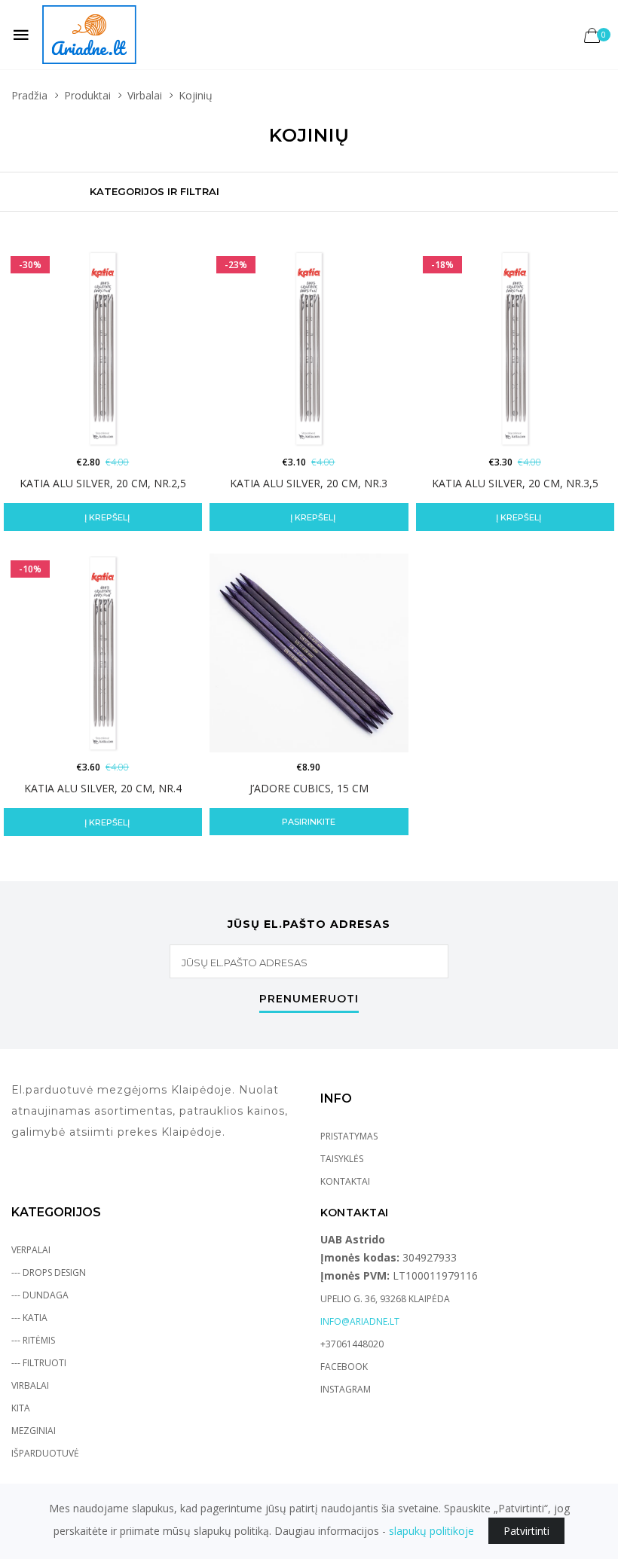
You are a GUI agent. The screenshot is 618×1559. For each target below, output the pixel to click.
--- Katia (29, 1317)
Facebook (344, 1366)
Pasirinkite (308, 821)
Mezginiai (33, 1430)
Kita (20, 1408)
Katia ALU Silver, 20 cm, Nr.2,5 (103, 483)
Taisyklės (341, 1158)
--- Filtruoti (38, 1362)
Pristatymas (349, 1136)
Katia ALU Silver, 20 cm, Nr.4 (103, 788)
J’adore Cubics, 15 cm (309, 788)
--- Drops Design (48, 1272)
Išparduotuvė (45, 1453)
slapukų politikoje (431, 1531)
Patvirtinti (526, 1531)
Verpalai (30, 1249)
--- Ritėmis (33, 1340)
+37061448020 (352, 1344)
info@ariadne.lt (359, 1321)
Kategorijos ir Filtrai (154, 191)
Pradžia (29, 95)
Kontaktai (345, 1181)
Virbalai (144, 95)
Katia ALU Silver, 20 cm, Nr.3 (308, 483)
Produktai (87, 95)
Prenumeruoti (309, 999)
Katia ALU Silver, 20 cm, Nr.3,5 (515, 483)
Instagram (345, 1389)
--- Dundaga (40, 1295)
